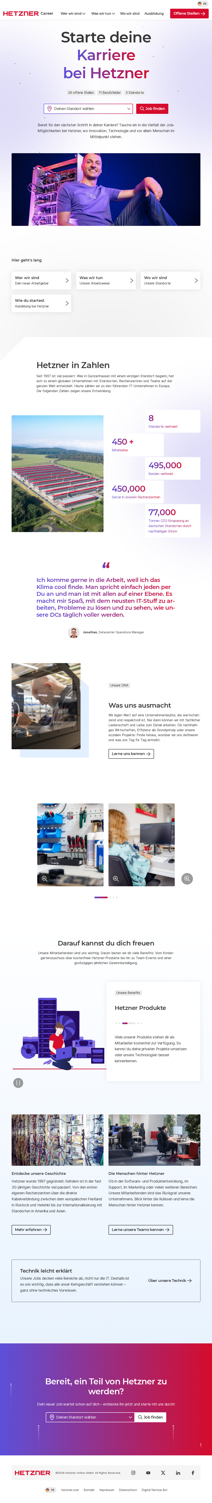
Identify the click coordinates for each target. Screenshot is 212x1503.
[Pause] (18, 1083)
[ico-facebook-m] (193, 1473)
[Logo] (33, 1473)
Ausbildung (154, 14)
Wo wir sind (129, 14)
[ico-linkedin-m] (178, 1473)
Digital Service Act (154, 1490)
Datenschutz (128, 1490)
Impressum (107, 1490)
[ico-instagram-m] (133, 1473)
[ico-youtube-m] (148, 1473)
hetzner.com (70, 1490)
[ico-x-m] (163, 1473)
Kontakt (89, 1490)
